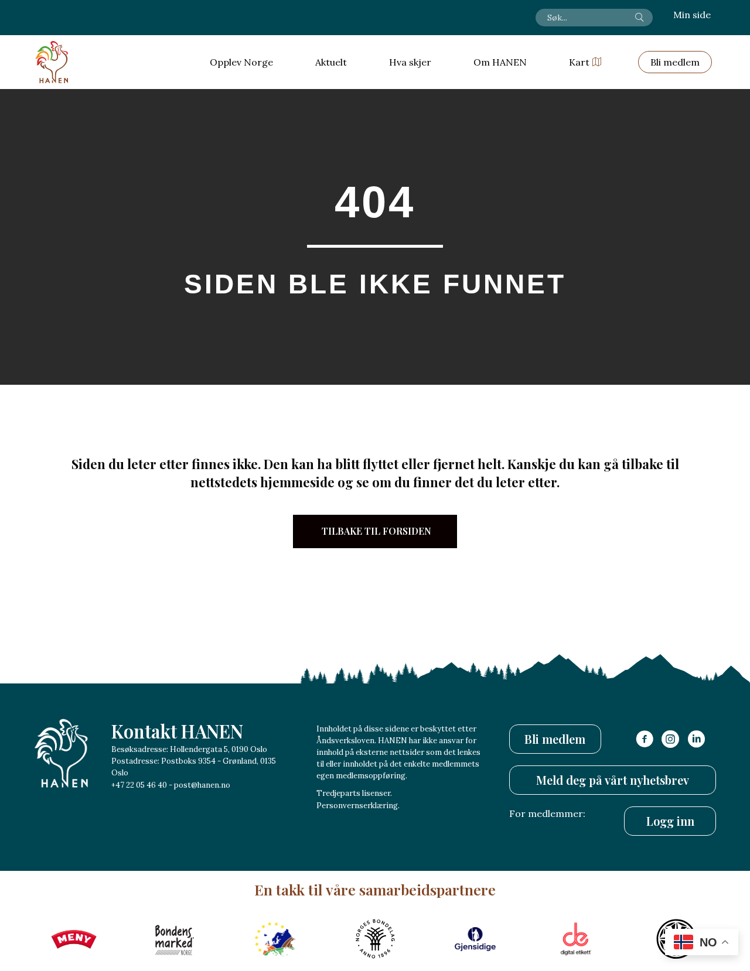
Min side (692, 14)
